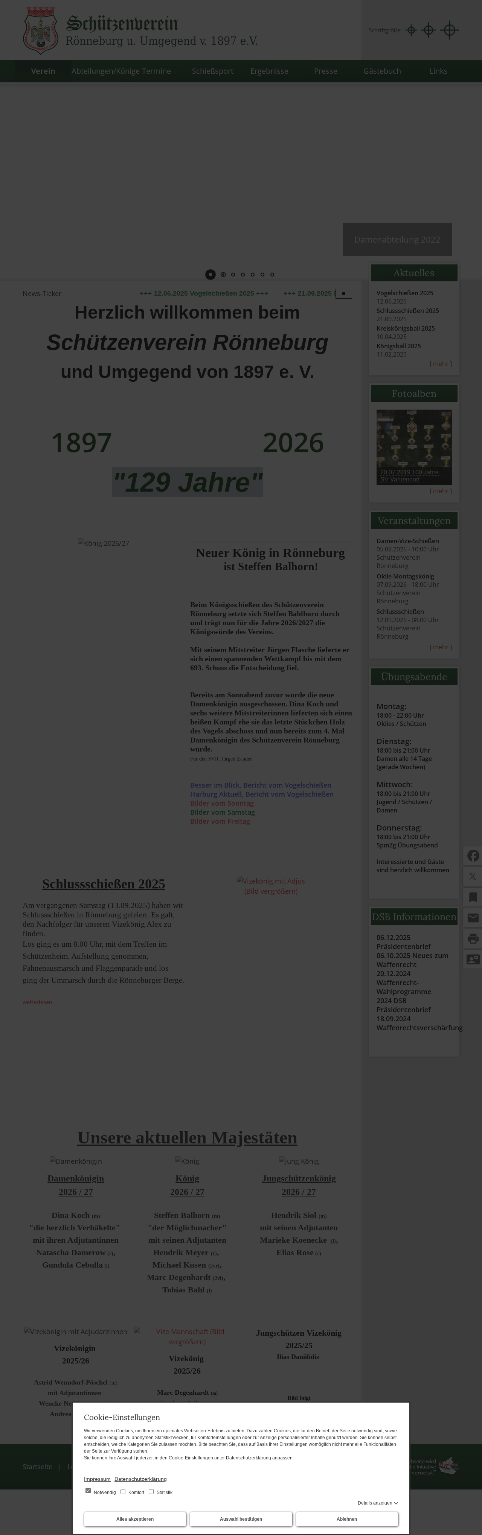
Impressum (97, 1479)
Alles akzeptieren (135, 1519)
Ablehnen (347, 1519)
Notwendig (105, 1492)
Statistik (164, 1492)
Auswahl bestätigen (241, 1519)
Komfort (136, 1492)
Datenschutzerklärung (140, 1479)
